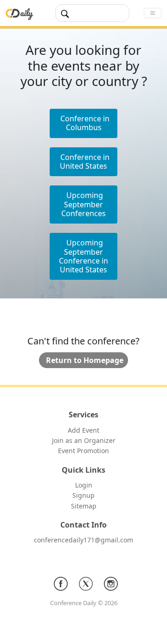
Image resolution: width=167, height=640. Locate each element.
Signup (83, 495)
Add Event (83, 430)
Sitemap (83, 505)
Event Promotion (83, 450)
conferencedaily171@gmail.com (83, 539)
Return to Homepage (84, 360)
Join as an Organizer (84, 440)
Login (83, 485)
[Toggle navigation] (152, 13)
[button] (83, 162)
